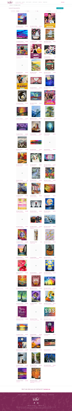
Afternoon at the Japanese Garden (35, 181)
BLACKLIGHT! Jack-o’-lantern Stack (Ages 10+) (21, 181)
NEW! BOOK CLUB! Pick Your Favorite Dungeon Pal (35, 228)
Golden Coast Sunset (33, 73)
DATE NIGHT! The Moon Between (34, 258)
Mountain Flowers (18, 150)
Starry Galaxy (32, 104)
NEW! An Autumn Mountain (20, 289)
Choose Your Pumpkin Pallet (20, 227)
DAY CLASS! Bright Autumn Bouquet (49, 304)
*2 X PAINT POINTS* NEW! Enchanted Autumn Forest (35, 382)
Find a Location (22, 394)
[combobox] (21, 11)
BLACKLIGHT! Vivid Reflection (48, 150)
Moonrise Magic (46, 335)
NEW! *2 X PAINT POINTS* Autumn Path (21, 119)
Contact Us (41, 405)
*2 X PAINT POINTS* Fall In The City (48, 181)
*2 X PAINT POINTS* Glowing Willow (21, 304)
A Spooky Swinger (46, 135)
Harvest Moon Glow (46, 212)
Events (23, 2)
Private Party (34, 394)
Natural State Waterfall (33, 366)
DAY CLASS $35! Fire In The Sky (20, 42)
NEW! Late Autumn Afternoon (48, 42)
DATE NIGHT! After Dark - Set (34, 212)
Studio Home (18, 2)
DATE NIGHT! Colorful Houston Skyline (35, 150)
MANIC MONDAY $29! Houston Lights (49, 366)
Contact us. (47, 389)
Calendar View (60, 8)
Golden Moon (32, 304)
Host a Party (29, 2)
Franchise (45, 2)
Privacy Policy (32, 405)
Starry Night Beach (19, 73)
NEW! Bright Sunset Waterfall (20, 258)
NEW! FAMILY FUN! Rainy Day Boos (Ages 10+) (21, 366)
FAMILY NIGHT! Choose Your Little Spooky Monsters (35, 336)
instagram (37, 403)
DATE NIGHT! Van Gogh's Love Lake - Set (21, 135)
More (40, 2)
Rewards (62, 2)
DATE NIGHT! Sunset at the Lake (20, 335)
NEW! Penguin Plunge (47, 227)
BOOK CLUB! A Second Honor (20, 104)
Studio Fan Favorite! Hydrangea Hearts (35, 27)
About (43, 394)
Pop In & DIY (35, 2)
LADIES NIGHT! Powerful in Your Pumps (35, 135)
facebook (34, 403)
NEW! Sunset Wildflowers (19, 27)
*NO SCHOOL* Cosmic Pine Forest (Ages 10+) (49, 289)
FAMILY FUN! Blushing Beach (20, 212)
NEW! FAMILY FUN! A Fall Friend (48, 258)
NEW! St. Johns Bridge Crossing (34, 119)
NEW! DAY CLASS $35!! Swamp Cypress (49, 119)
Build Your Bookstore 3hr (47, 73)
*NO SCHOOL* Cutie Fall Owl (34, 289)
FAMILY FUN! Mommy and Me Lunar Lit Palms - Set (49, 166)
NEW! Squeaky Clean (33, 42)
